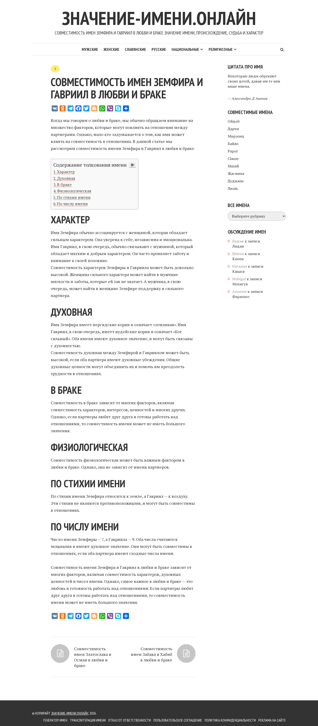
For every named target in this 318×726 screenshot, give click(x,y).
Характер (66, 171)
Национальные (185, 49)
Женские (111, 49)
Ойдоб (234, 121)
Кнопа (238, 258)
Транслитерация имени (88, 720)
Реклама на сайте (272, 720)
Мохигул (240, 284)
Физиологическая (74, 191)
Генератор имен (55, 720)
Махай (233, 166)
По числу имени (72, 203)
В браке (64, 184)
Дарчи (233, 128)
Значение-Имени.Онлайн (159, 18)
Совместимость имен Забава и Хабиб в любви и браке (151, 654)
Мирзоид (236, 136)
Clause (233, 158)
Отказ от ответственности (129, 720)
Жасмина (236, 173)
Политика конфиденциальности (230, 720)
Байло (233, 143)
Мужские (90, 49)
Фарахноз (240, 296)
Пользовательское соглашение (177, 720)
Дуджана (236, 180)
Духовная (66, 178)
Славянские (135, 49)
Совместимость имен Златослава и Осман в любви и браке (92, 657)
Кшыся (238, 271)
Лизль (233, 188)
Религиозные (221, 49)
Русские (159, 49)
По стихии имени (74, 197)
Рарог (233, 151)
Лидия (238, 246)
